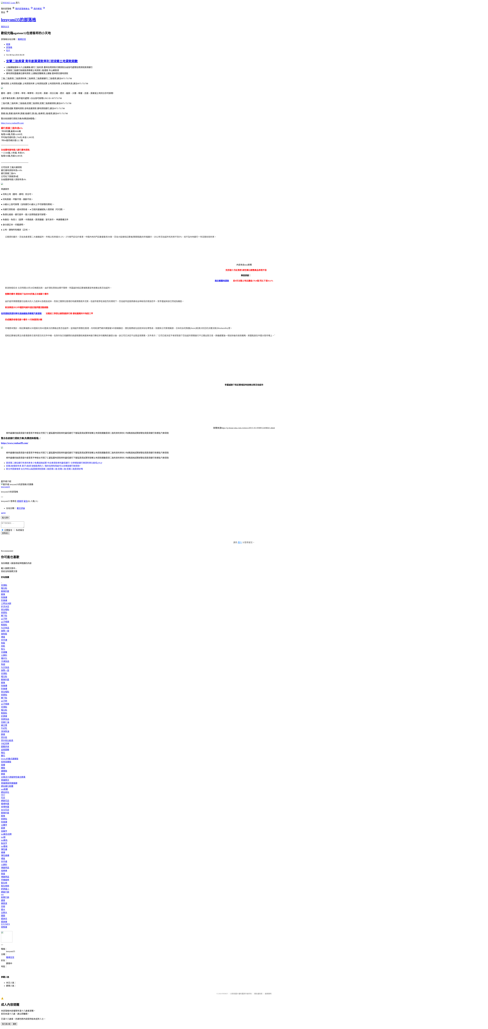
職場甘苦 (22, 39)
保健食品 (5, 719)
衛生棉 (4, 883)
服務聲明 (268, 994)
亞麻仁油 (5, 722)
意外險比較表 (7, 740)
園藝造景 (5, 747)
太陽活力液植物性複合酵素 (13, 777)
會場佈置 (5, 807)
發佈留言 (5, 533)
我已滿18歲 (6, 1024)
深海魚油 (5, 731)
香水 (3, 909)
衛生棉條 (5, 886)
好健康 (4, 716)
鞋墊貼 (4, 625)
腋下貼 (4, 616)
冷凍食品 (5, 661)
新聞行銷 (5, 897)
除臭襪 (4, 597)
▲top (3, 513)
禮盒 (3, 637)
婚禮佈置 (5, 804)
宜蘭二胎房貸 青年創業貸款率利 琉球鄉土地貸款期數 (42, 61)
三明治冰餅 (6, 603)
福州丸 (4, 658)
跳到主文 (5, 27)
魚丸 (3, 649)
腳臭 (3, 594)
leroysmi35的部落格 (18, 19)
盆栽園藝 (5, 750)
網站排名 (5, 792)
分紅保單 (5, 743)
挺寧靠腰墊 (6, 762)
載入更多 (5, 518)
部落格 (9, 47)
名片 (8, 50)
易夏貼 (4, 613)
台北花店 (5, 810)
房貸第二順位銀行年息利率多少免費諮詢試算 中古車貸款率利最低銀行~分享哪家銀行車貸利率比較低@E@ (54, 463)
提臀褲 (4, 927)
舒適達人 (5, 889)
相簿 (8, 44)
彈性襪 (4, 849)
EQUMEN (5, 924)
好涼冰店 (5, 606)
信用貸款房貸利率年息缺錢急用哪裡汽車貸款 (21, 313)
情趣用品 (5, 868)
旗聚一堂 (5, 631)
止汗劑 (4, 619)
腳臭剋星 (5, 591)
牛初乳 (4, 728)
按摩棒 (4, 871)
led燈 (3, 837)
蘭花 (3, 756)
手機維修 (5, 880)
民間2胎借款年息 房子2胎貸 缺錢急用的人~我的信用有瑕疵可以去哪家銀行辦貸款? (43, 466)
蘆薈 (3, 900)
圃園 (3, 916)
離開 (14, 1024)
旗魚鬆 (4, 634)
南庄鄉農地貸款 (222, 281)
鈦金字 (4, 843)
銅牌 (3, 828)
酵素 (3, 734)
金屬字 (4, 831)
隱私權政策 (258, 994)
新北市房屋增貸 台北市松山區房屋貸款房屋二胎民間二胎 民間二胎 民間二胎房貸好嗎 (44, 469)
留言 (26, 501)
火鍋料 (4, 655)
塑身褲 (4, 922)
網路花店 (5, 801)
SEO (3, 795)
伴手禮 (4, 640)
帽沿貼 (4, 588)
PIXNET (225, 994)
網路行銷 (5, 892)
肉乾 (3, 646)
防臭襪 (4, 600)
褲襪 (3, 852)
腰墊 (3, 768)
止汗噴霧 (5, 622)
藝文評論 (21, 508)
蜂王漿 (4, 725)
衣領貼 (4, 585)
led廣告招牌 (6, 834)
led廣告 (4, 840)
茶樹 (3, 906)
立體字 (4, 825)
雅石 (3, 753)
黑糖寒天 (5, 780)
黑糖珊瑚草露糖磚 (9, 783)
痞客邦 (20, 501)
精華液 (4, 903)
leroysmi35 (5, 487)
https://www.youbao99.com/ (12, 123)
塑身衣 (4, 919)
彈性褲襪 (5, 855)
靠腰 (3, 765)
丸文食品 (5, 628)
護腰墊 (4, 771)
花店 (3, 798)
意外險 (4, 737)
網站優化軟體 (7, 786)
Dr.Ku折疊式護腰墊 (9, 759)
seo (2, 894)
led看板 (4, 846)
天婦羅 (4, 652)
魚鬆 (3, 643)
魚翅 (3, 664)
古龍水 (4, 912)
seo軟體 (4, 789)
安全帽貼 (5, 609)
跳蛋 (3, 874)
